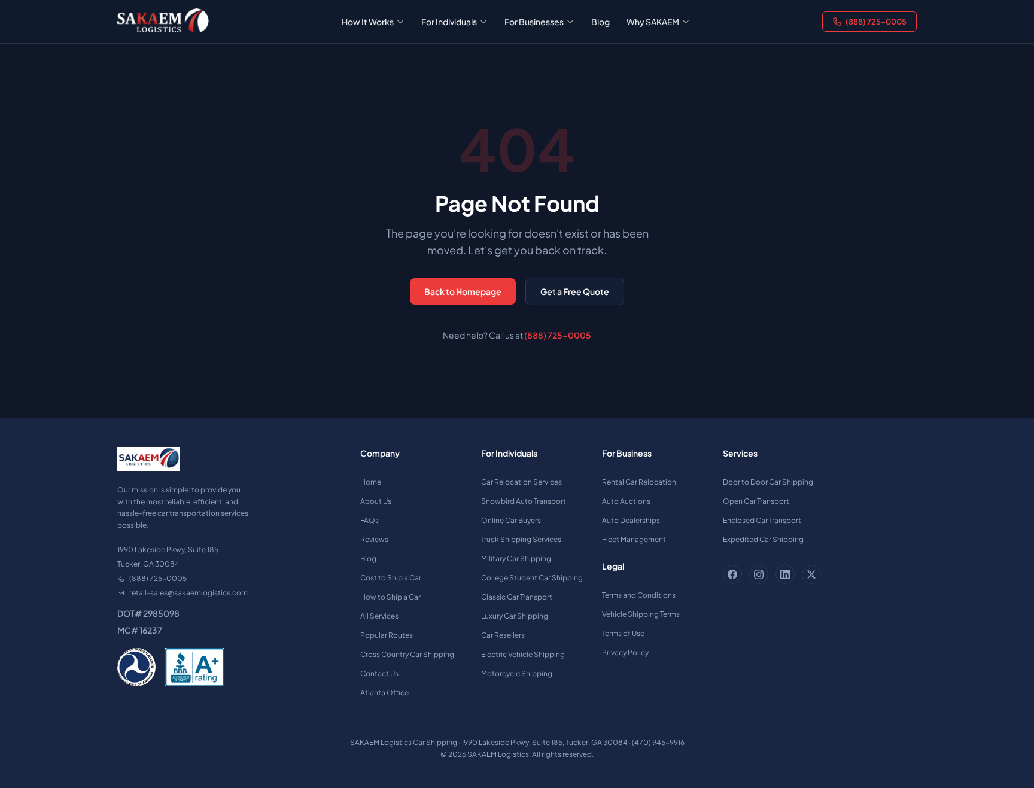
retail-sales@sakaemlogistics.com (188, 592)
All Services (379, 615)
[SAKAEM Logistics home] (163, 21)
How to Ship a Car (390, 596)
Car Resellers (503, 635)
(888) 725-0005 (876, 21)
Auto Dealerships (631, 520)
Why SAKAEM (653, 21)
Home (370, 481)
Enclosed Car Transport (762, 520)
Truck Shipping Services (521, 539)
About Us (375, 501)
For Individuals (449, 21)
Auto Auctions (626, 501)
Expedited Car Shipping (763, 539)
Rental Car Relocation (639, 481)
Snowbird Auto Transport (523, 501)
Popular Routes (386, 635)
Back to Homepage (462, 291)
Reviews (374, 539)
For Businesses (534, 21)
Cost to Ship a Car (390, 577)
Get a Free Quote (574, 291)
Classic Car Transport (516, 596)
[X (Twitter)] (811, 574)
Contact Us (379, 673)
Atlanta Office (384, 692)
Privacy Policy (625, 652)
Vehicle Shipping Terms (641, 614)
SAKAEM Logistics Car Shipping (403, 742)
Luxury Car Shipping (514, 615)
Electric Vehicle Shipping (523, 654)
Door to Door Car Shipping (768, 481)
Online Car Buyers (511, 520)
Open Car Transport (756, 501)
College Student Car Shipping (532, 577)
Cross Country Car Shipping (407, 654)
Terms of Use (623, 633)
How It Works (368, 21)
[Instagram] (758, 574)
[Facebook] (732, 574)
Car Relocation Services (521, 481)
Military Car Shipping (516, 558)
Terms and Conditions (639, 595)
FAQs (369, 520)
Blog (600, 21)
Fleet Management (634, 539)
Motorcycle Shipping (516, 673)
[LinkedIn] (785, 574)
